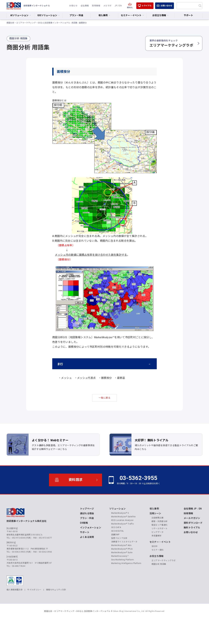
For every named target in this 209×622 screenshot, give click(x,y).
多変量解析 (157, 536)
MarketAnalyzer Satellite (123, 517)
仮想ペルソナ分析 (119, 538)
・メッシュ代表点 (85, 377)
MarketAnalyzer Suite (122, 552)
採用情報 (96, 6)
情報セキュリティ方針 (56, 590)
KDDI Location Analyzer (122, 520)
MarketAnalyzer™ (104, 337)
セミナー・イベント (160, 542)
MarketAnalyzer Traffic (122, 524)
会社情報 (85, 6)
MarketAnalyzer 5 (120, 513)
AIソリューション (19, 15)
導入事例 (154, 508)
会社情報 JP (190, 508)
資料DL (130, 8)
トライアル (147, 6)
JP (116, 6)
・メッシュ (65, 377)
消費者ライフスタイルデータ (124, 542)
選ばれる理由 (87, 513)
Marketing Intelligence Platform (126, 563)
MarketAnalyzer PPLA (122, 549)
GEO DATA (116, 527)
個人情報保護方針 (15, 590)
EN (120, 6)
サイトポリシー (34, 590)
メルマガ (107, 6)
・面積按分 (105, 377)
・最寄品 (119, 377)
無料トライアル (192, 527)
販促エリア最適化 (160, 525)
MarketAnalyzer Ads (121, 545)
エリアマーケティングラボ (171, 43)
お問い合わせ (166, 6)
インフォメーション (90, 527)
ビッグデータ (158, 532)
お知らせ (73, 6)
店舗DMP (115, 534)
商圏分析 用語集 (159, 564)
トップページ (87, 508)
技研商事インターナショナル (14, 6)
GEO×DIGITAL (117, 531)
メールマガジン (192, 518)
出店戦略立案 (158, 518)
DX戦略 (84, 523)
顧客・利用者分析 (160, 521)
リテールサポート (160, 528)
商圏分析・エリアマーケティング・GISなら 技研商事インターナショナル (77, 611)
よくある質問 (87, 537)
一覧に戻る (104, 397)
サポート (188, 15)
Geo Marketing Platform (122, 560)
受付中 (155, 546)
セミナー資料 (158, 550)
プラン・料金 (76, 15)
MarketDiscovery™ (120, 556)
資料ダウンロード (193, 523)
